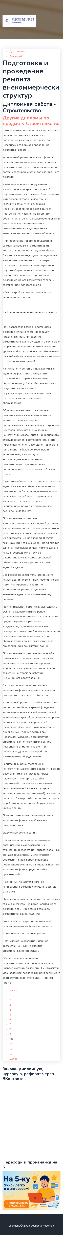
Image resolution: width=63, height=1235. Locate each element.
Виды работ (17, 56)
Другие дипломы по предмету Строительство (31, 121)
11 (11, 1044)
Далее (13, 1059)
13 (11, 1054)
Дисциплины (17, 51)
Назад (13, 990)
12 (11, 1049)
